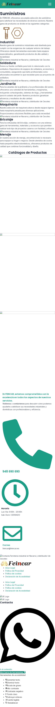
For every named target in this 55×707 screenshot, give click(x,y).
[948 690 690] (27, 468)
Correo (6, 545)
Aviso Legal (10, 568)
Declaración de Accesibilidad (17, 576)
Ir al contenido (6, 669)
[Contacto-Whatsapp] (27, 666)
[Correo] (12, 542)
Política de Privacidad (14, 571)
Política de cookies (13, 574)
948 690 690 (11, 471)
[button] (12, 672)
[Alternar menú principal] (49, 4)
